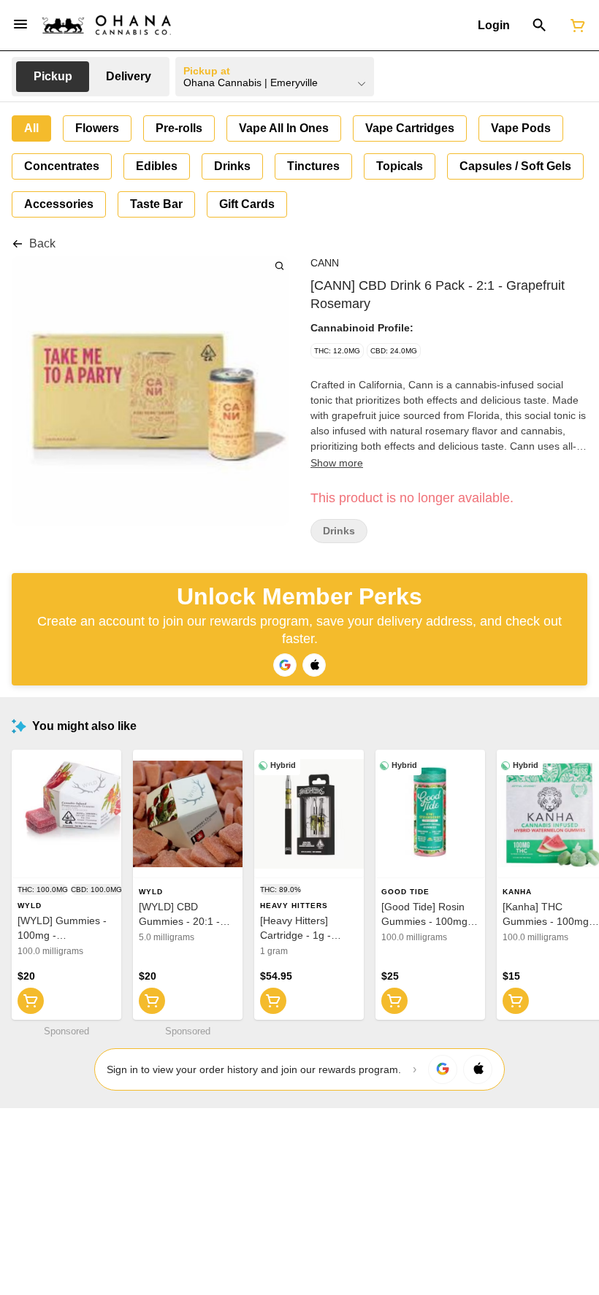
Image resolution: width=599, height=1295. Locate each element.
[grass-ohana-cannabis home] (106, 25)
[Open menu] (20, 24)
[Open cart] (574, 25)
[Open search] (539, 25)
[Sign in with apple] (477, 1069)
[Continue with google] (285, 665)
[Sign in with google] (442, 1069)
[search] (279, 265)
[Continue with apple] (314, 665)
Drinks (339, 531)
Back (42, 243)
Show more (336, 463)
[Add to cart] (31, 1001)
